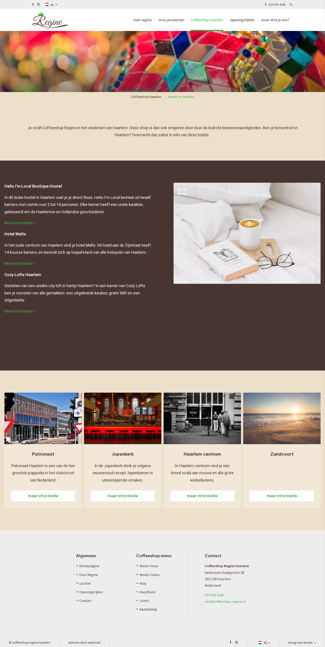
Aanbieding (148, 609)
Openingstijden (242, 19)
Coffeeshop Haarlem (207, 19)
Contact (85, 600)
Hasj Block (147, 592)
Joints (144, 600)
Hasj (143, 583)
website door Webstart (84, 642)
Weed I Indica (150, 574)
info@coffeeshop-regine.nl (225, 601)
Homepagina (89, 566)
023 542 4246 (276, 4)
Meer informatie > (20, 223)
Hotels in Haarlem (181, 97)
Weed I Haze (149, 566)
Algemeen (86, 555)
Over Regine (142, 19)
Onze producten (171, 19)
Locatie (85, 583)
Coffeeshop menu (154, 555)
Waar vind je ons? (275, 19)
